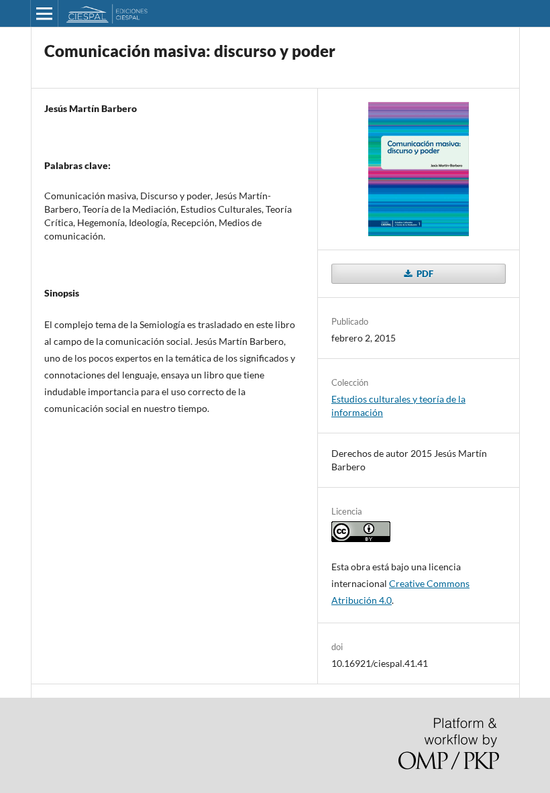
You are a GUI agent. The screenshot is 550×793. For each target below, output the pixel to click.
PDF (424, 273)
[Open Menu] (44, 13)
